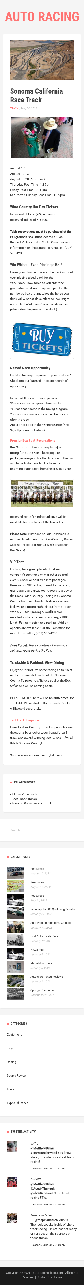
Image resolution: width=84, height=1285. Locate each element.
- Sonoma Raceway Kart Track (31, 803)
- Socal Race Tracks (23, 799)
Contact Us (44, 1277)
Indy (10, 1048)
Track (14, 108)
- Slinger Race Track (23, 794)
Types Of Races (17, 1103)
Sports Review (16, 1075)
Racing (11, 1062)
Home (58, 1277)
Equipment (14, 1034)
